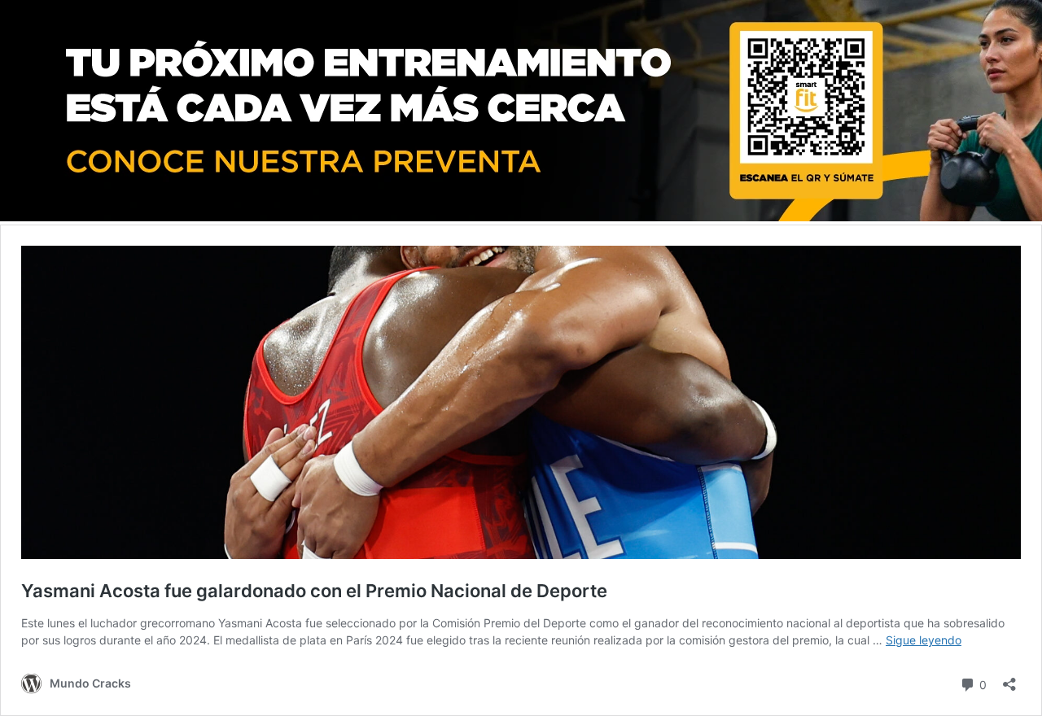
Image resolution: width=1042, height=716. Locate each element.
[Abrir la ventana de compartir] (1009, 679)
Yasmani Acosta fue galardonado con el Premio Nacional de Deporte (314, 590)
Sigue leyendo (923, 640)
